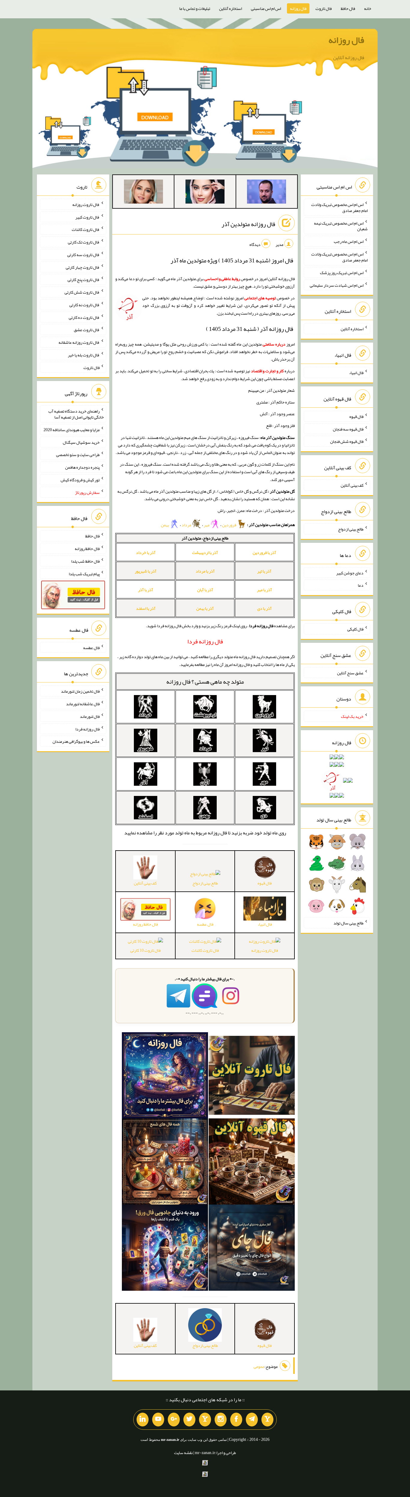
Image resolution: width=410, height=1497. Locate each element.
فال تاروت (323, 8)
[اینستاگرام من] (221, 1419)
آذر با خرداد (145, 552)
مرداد (187, 525)
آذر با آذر (145, 589)
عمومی (259, 1366)
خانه (367, 8)
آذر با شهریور (145, 571)
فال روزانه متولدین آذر (248, 224)
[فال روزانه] (165, 1076)
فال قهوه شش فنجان (346, 441)
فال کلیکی (355, 629)
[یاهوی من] (267, 1419)
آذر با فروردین (264, 552)
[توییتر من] (189, 1419)
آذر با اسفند (145, 608)
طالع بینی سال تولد (348, 923)
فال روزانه (298, 8)
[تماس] (205, 1419)
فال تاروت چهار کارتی (83, 267)
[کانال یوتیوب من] (158, 1419)
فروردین (229, 525)
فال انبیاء (356, 372)
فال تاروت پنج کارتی (84, 279)
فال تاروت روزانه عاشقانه (79, 342)
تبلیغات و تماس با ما (194, 8)
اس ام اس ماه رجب (348, 241)
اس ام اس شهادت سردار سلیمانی (336, 285)
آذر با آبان (205, 589)
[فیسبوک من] (236, 1419)
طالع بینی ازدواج (205, 883)
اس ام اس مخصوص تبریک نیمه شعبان (341, 226)
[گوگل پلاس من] (174, 1419)
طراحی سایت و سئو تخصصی (78, 454)
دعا (360, 585)
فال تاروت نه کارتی (84, 305)
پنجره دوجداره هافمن (82, 467)
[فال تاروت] (252, 1076)
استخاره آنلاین (230, 8)
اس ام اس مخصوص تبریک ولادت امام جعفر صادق (339, 207)
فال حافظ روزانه (87, 548)
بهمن (165, 525)
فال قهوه (356, 416)
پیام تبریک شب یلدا (84, 573)
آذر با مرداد (205, 571)
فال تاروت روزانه (264, 950)
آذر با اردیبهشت (205, 552)
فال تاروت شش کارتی (82, 292)
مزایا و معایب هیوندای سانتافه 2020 (72, 429)
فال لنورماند (90, 716)
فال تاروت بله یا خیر (84, 355)
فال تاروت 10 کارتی (145, 950)
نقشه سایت (183, 1452)
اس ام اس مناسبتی (266, 8)
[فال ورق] (165, 1249)
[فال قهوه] (252, 1163)
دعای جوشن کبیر (349, 572)
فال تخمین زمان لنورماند (80, 691)
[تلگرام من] (252, 1419)
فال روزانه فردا (87, 728)
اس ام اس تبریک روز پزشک (341, 272)
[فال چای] (252, 1249)
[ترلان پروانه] (205, 193)
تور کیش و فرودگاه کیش (80, 480)
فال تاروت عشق (87, 329)
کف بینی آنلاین (352, 485)
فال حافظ (348, 8)
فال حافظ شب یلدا (85, 561)
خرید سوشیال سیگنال (81, 442)
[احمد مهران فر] (266, 193)
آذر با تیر (264, 571)
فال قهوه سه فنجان (348, 429)
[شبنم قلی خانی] (143, 193)
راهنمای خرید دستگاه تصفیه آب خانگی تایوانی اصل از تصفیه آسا (76, 414)
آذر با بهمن (205, 608)
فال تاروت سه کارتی (83, 254)
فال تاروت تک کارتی (84, 242)
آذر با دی (264, 608)
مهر (207, 525)
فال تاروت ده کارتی (84, 317)
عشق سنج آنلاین (350, 672)
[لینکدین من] (143, 1419)
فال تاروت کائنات (205, 950)
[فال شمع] (165, 1163)
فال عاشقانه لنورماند (83, 704)
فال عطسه (91, 647)
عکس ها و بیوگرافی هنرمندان (76, 741)
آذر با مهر (264, 589)
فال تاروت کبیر (87, 217)
